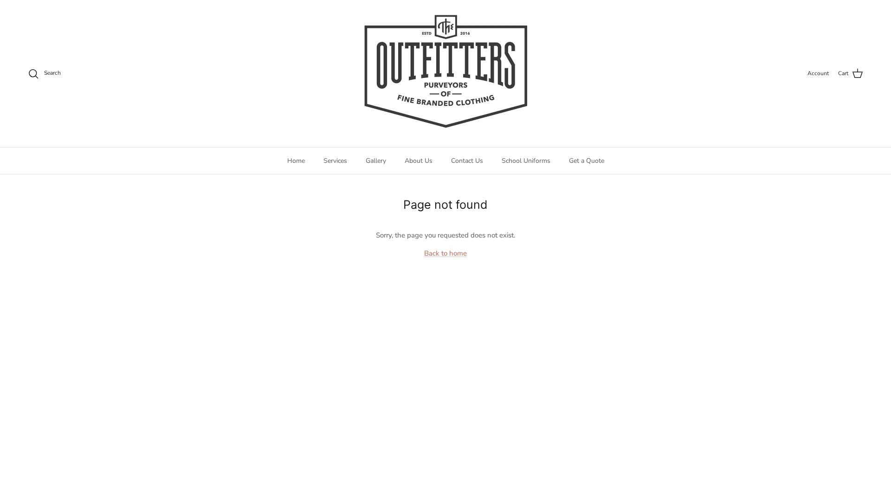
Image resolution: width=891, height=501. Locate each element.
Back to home (445, 253)
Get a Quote (586, 160)
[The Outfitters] (445, 73)
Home (296, 160)
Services (335, 160)
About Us (419, 160)
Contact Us (467, 160)
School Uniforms (526, 160)
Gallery (376, 160)
